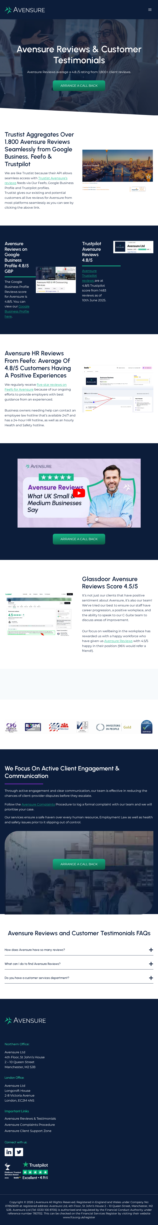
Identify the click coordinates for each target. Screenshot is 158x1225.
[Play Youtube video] (79, 493)
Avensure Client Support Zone (28, 1131)
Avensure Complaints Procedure (30, 1125)
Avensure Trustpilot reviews (89, 275)
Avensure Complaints (38, 804)
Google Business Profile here (17, 311)
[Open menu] (149, 9)
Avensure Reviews (118, 641)
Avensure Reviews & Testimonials (30, 1118)
